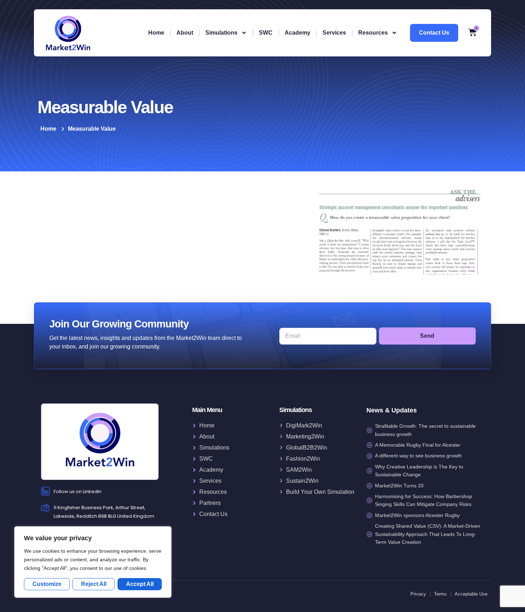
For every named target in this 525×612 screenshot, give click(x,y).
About (184, 33)
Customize (46, 584)
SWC (265, 33)
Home (156, 33)
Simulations (221, 33)
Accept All (140, 584)
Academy (297, 33)
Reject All (93, 584)
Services (334, 33)
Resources (373, 33)
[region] (92, 562)
